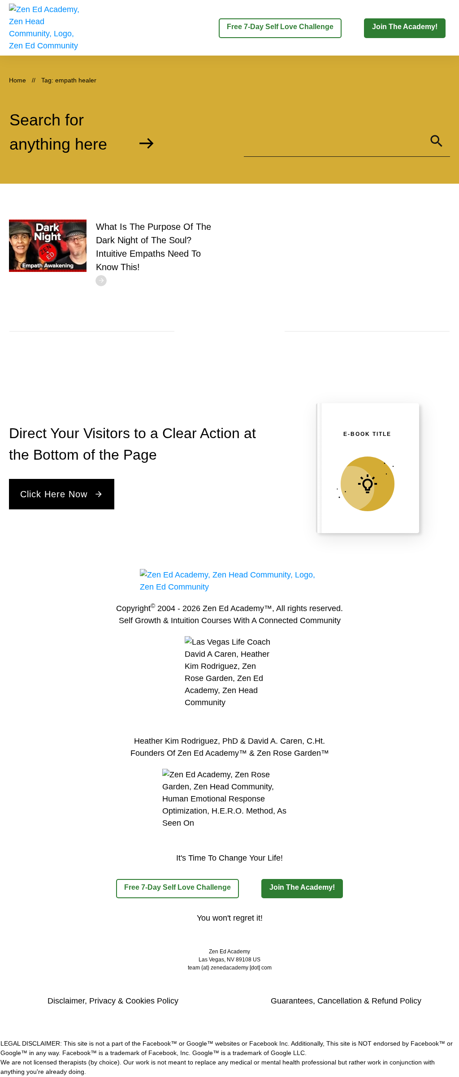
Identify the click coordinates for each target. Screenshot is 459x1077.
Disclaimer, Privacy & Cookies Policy (113, 1000)
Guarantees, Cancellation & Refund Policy (346, 1000)
